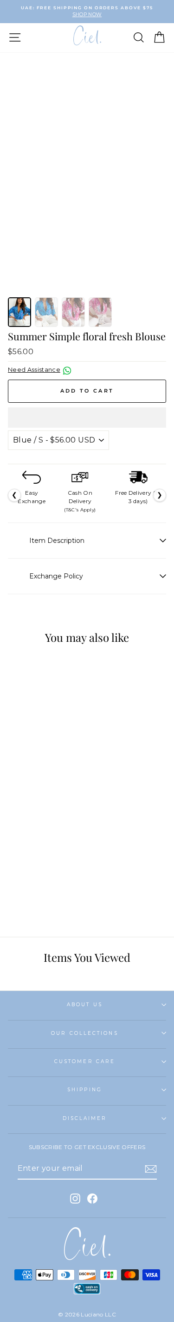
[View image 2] (46, 312)
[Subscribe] (151, 1168)
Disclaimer (85, 1118)
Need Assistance (34, 369)
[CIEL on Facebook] (92, 1198)
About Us (85, 1005)
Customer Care (84, 1061)
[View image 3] (73, 312)
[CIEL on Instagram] (75, 1198)
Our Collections (84, 1033)
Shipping (84, 1090)
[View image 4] (100, 312)
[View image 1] (19, 312)
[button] (87, 417)
